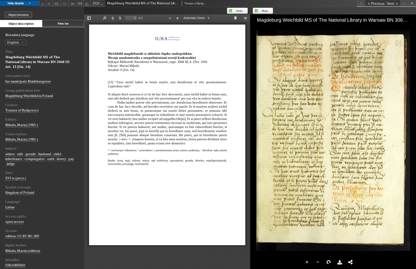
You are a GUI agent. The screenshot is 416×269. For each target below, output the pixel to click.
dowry (61, 158)
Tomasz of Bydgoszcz (22, 110)
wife (20, 154)
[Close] (412, 3)
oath (50, 158)
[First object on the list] (361, 3)
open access (14, 221)
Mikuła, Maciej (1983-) (21, 124)
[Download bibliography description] (73, 3)
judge (11, 163)
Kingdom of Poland (19, 192)
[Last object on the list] (404, 3)
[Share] (49, 3)
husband (44, 154)
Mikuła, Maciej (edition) (22, 250)
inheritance (13, 158)
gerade (31, 154)
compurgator (35, 158)
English (13, 42)
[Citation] (80, 3)
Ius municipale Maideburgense (28, 81)
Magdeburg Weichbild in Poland (29, 95)
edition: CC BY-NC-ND (22, 236)
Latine (10, 207)
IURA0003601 (15, 265)
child (57, 154)
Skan (265, 11)
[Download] (42, 3)
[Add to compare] (56, 3)
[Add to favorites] (64, 3)
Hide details (16, 3)
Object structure (18, 15)
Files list (63, 23)
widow (10, 154)
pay (71, 158)
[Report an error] (86, 3)
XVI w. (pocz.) (15, 178)
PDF (96, 3)
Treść (239, 11)
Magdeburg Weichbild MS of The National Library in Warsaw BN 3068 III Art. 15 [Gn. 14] (37, 62)
